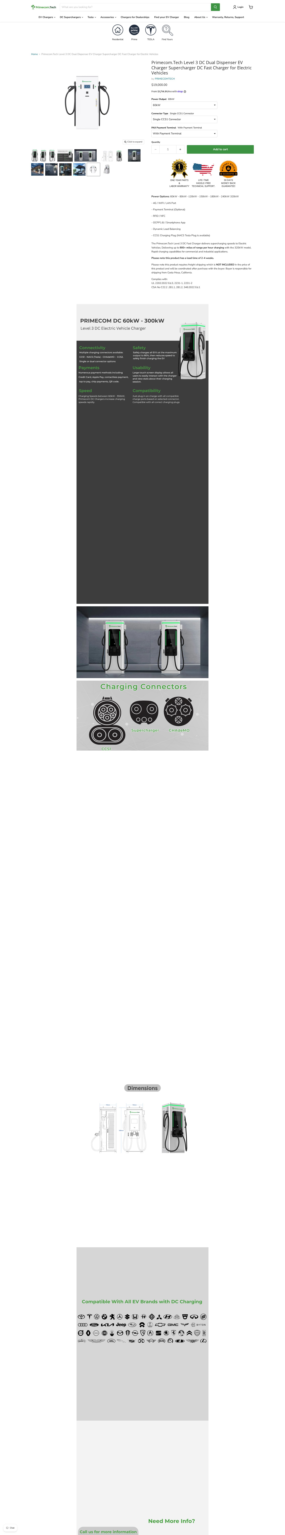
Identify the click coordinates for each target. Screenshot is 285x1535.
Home (34, 54)
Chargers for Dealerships (135, 17)
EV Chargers (46, 17)
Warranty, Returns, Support (228, 17)
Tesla (91, 17)
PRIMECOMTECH (165, 78)
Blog (186, 17)
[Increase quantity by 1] (180, 149)
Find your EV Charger (166, 17)
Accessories (107, 17)
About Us (200, 17)
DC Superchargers (70, 17)
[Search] (215, 7)
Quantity (155, 142)
